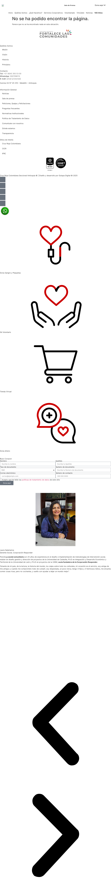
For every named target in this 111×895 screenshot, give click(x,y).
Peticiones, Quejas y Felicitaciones (16, 103)
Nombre (3, 461)
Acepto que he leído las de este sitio (31, 480)
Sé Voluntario (5, 332)
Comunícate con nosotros (12, 123)
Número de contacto (64, 473)
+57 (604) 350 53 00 (12, 73)
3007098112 (15, 76)
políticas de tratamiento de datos (35, 480)
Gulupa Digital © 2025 (68, 175)
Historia (5, 60)
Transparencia (8, 133)
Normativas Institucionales (13, 113)
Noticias (89, 13)
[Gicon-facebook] (2, 203)
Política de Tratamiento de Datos (15, 118)
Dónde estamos (8, 128)
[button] (55, 724)
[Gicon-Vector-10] (2, 191)
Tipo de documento (8, 467)
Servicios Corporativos (53, 13)
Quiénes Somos (21, 13)
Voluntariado (69, 13)
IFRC (4, 153)
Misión (4, 50)
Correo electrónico (8, 473)
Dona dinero (5, 451)
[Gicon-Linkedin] (2, 179)
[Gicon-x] (2, 197)
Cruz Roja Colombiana (11, 143)
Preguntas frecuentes (11, 108)
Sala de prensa (8, 98)
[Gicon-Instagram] (2, 185)
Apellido (59, 461)
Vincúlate (80, 13)
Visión (4, 55)
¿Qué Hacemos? (35, 13)
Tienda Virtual (5, 391)
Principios (6, 64)
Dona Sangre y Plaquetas (10, 273)
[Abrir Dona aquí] (105, 5)
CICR (4, 148)
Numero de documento (65, 467)
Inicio (10, 13)
